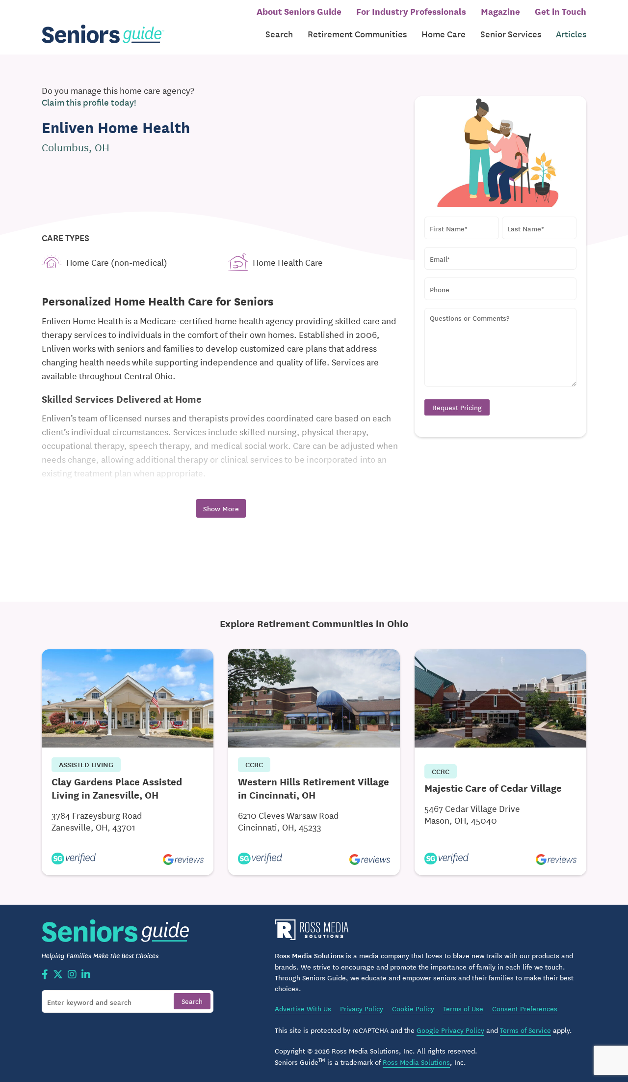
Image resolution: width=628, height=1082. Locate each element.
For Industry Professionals (411, 10)
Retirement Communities (357, 34)
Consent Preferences (524, 1008)
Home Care (443, 34)
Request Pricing (457, 407)
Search (279, 34)
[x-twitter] (58, 975)
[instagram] (72, 975)
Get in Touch (560, 10)
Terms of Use (463, 1008)
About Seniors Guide (299, 10)
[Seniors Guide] (103, 34)
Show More (221, 508)
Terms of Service (525, 1030)
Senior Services (510, 34)
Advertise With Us (303, 1008)
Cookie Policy (413, 1008)
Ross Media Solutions (416, 1061)
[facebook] (45, 975)
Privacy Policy (361, 1008)
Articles (571, 34)
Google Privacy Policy (450, 1030)
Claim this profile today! (89, 102)
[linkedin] (85, 975)
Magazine (500, 10)
